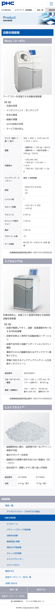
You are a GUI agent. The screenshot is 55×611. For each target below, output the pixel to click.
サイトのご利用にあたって (35, 601)
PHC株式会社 (6, 10)
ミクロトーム (12, 524)
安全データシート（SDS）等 (18, 577)
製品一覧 (40, 10)
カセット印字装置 (13, 553)
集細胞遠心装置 (13, 541)
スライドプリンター (14, 559)
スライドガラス (13, 565)
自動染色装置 (12, 535)
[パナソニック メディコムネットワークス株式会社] (8, 4)
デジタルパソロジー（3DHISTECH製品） (23, 511)
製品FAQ (9, 571)
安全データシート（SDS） (14, 596)
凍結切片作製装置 (13, 547)
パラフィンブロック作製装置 (18, 529)
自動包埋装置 (10, 518)
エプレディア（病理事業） (24, 10)
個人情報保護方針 (17, 601)
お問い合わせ (11, 583)
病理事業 (6, 499)
